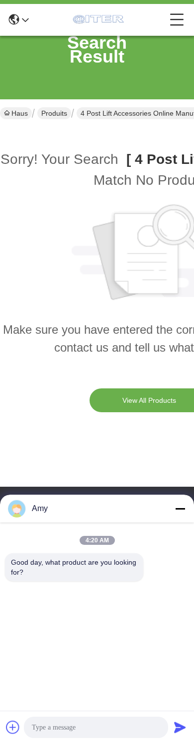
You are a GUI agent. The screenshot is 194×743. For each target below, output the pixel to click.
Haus (19, 113)
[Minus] (180, 509)
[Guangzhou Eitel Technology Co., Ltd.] (99, 20)
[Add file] (13, 727)
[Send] (180, 727)
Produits (54, 113)
